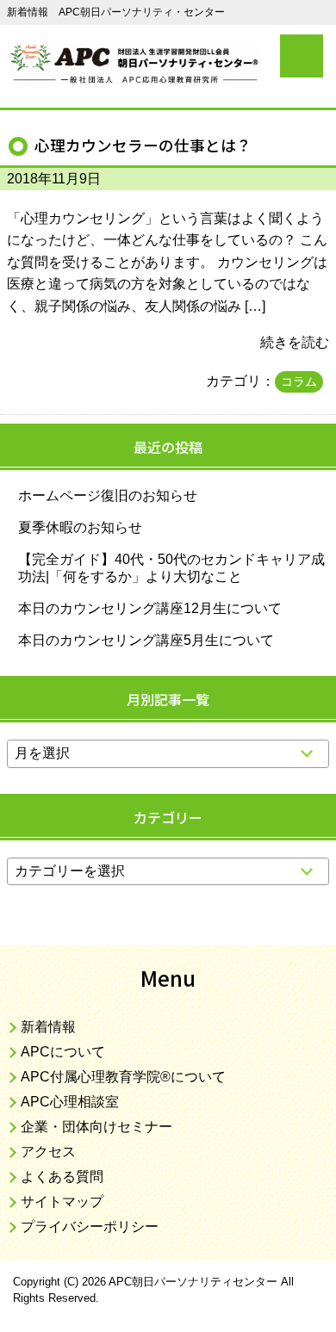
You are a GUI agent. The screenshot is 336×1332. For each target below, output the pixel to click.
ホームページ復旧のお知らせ (107, 495)
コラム (299, 381)
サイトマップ (62, 1201)
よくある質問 (62, 1176)
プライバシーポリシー (90, 1226)
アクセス (48, 1151)
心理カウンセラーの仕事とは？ (143, 145)
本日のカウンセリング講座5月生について (146, 640)
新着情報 (48, 1026)
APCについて (63, 1051)
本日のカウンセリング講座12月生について (150, 608)
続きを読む (294, 342)
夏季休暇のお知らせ (80, 527)
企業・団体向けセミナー (96, 1126)
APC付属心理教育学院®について (123, 1076)
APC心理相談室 (70, 1101)
